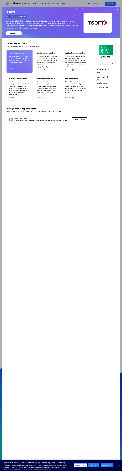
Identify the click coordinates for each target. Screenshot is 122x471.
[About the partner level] (112, 64)
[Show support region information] (107, 77)
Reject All (93, 465)
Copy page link (103, 87)
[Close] (117, 9)
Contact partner (16, 69)
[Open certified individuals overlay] (111, 69)
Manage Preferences (80, 465)
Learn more (40, 70)
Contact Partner (14, 33)
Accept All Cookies (107, 465)
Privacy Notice (58, 469)
